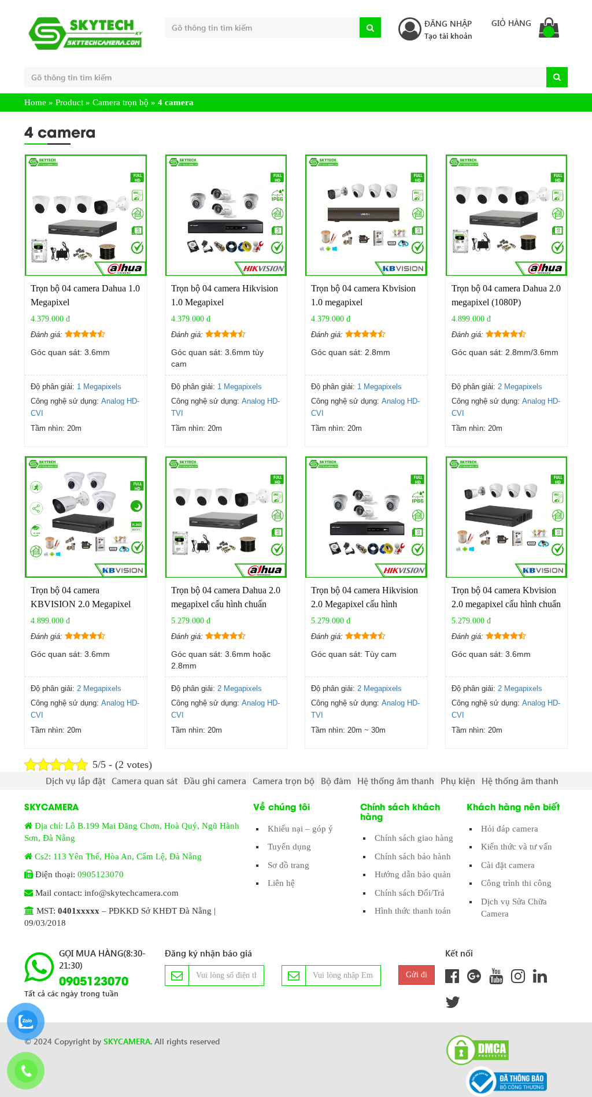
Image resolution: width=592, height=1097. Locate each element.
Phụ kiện (458, 780)
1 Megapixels (99, 386)
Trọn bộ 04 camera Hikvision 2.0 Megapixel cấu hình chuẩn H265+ (364, 604)
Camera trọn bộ (120, 102)
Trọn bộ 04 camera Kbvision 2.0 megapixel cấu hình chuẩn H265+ (506, 604)
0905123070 (100, 874)
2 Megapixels (520, 386)
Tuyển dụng (289, 846)
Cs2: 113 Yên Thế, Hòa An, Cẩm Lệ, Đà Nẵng (118, 856)
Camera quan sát (144, 780)
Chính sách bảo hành (413, 856)
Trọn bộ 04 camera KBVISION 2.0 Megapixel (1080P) (81, 604)
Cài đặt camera (508, 865)
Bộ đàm (336, 780)
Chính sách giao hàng (414, 838)
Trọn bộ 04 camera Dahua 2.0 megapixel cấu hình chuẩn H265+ (225, 604)
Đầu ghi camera (215, 780)
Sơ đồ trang (288, 865)
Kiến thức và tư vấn (516, 846)
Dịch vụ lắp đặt (75, 780)
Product (69, 102)
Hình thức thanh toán (413, 910)
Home (35, 102)
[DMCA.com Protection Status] (474, 1050)
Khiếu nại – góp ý (300, 828)
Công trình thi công (516, 883)
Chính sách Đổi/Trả (410, 892)
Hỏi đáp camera (509, 828)
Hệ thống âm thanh (395, 780)
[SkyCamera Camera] (85, 33)
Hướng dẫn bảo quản (413, 874)
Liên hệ (281, 883)
